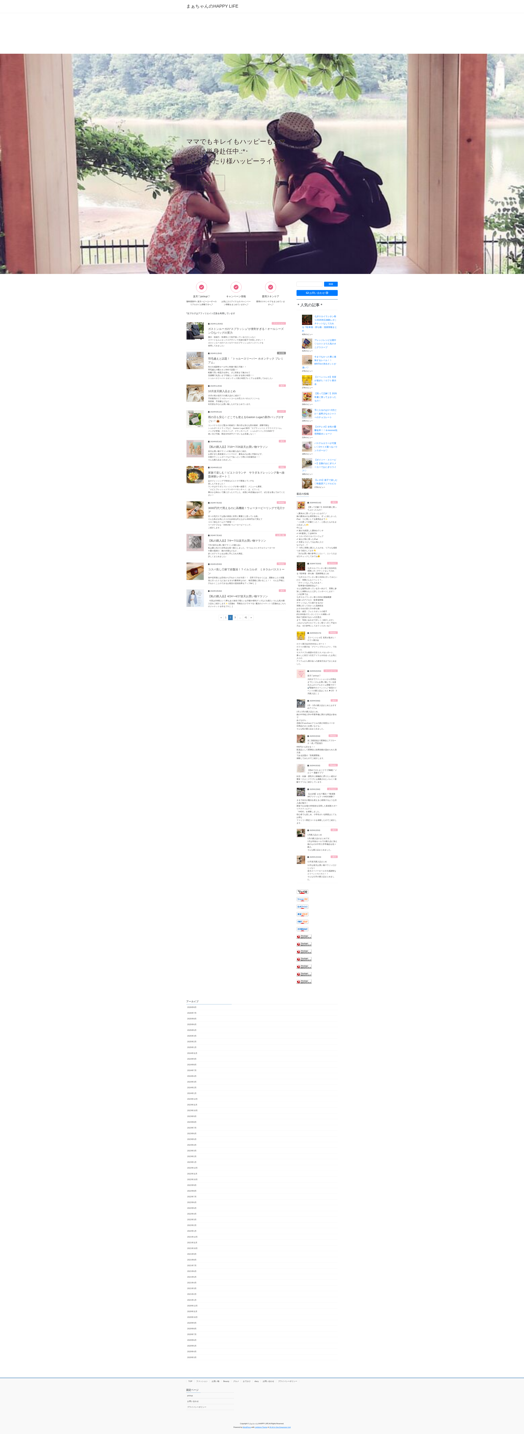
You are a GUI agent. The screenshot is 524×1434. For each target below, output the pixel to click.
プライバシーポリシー (287, 1381)
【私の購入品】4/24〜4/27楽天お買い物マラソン (238, 596)
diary (282, 467)
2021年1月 (191, 1300)
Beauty (281, 502)
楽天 (282, 386)
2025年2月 (191, 1041)
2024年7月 (191, 1070)
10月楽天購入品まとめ (222, 391)
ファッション (278, 323)
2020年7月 (191, 1334)
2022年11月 (192, 1174)
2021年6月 (191, 1271)
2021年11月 (192, 1242)
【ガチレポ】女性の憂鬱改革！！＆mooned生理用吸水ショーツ (326, 430)
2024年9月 (191, 1059)
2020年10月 (192, 1317)
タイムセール (330, 671)
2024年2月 (191, 1087)
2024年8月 (191, 1065)
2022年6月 (191, 1202)
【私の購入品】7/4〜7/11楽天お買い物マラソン (237, 540)
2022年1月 (191, 1231)
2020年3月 (191, 1357)
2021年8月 (191, 1260)
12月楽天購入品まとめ (317, 862)
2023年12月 (192, 1099)
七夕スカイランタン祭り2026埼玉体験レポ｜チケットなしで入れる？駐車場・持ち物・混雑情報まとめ (319, 323)
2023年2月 (191, 1156)
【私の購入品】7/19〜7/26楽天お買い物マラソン (238, 446)
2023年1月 (191, 1162)
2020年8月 (191, 1329)
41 (246, 618)
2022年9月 (191, 1185)
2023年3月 (191, 1151)
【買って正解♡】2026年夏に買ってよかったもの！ (325, 397)
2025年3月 (191, 1036)
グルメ (236, 1381)
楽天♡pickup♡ (314, 676)
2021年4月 (191, 1283)
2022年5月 (191, 1208)
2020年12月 (192, 1306)
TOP (190, 1381)
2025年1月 (191, 1047)
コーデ (281, 411)
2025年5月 (191, 1030)
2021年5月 (191, 1277)
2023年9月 (191, 1116)
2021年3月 (191, 1288)
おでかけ (332, 563)
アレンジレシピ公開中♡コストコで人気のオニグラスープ (325, 344)
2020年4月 (191, 1351)
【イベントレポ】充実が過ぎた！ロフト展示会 (325, 380)
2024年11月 (192, 1053)
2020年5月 (191, 1346)
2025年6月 (191, 1024)
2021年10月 (192, 1248)
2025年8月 (191, 1019)
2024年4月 (191, 1076)
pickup (190, 1395)
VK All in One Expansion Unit (280, 1427)
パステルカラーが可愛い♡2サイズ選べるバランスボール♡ (325, 447)
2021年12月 (192, 1237)
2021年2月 (191, 1294)
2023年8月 (191, 1122)
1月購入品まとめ (314, 835)
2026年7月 (191, 1013)
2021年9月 (191, 1254)
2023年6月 (191, 1133)
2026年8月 (191, 1007)
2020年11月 (192, 1311)
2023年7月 (191, 1128)
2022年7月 (191, 1197)
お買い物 (280, 535)
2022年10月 (192, 1179)
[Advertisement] (262, 33)
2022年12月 (192, 1168)
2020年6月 (191, 1340)
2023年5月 (191, 1139)
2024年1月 (191, 1093)
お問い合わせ (268, 1381)
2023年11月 (192, 1105)
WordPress (247, 1427)
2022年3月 (191, 1219)
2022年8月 (191, 1191)
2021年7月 (191, 1265)
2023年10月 (192, 1110)
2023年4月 (191, 1145)
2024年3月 (191, 1082)
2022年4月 (191, 1214)
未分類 (281, 353)
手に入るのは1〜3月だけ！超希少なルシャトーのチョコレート (325, 413)
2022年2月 (191, 1225)
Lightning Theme (261, 1427)
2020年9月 (191, 1323)
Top (205, 183)
